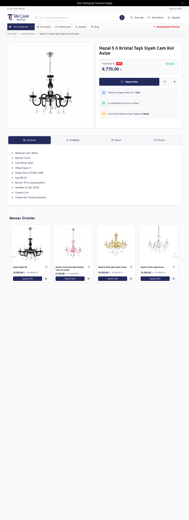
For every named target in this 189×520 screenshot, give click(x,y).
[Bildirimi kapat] (182, 3)
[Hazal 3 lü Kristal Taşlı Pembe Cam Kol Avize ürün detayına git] (73, 244)
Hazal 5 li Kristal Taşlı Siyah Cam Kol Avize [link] (59, 33)
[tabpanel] (94, 175)
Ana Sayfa (12, 33)
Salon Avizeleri (28, 33)
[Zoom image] (86, 49)
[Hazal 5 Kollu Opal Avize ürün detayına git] (158, 244)
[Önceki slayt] (13, 253)
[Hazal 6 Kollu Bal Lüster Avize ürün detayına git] (116, 244)
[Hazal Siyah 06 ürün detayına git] (30, 244)
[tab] (29, 140)
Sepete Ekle (131, 81)
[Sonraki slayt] (176, 253)
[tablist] (94, 140)
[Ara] (122, 17)
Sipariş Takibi (175, 8)
